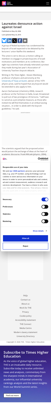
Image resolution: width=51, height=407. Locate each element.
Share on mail (25, 40)
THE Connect (25, 324)
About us (25, 304)
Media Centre (26, 328)
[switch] (45, 207)
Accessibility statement (25, 320)
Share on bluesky (4, 40)
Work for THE (25, 308)
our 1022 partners (17, 171)
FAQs (25, 295)
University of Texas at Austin (14, 81)
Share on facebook (19, 40)
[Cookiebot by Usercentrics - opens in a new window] (38, 159)
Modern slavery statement (25, 332)
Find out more (12, 395)
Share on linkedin (9, 40)
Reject (25, 246)
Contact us (25, 299)
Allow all (25, 238)
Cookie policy (25, 316)
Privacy (25, 312)
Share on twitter (14, 40)
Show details (38, 231)
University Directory (26, 336)
